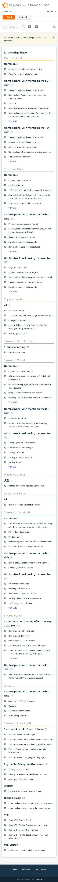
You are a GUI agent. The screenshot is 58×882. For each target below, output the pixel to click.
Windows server (14, 474)
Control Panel (13, 58)
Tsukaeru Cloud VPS (17, 512)
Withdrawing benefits (18, 715)
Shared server (13, 615)
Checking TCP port (16, 352)
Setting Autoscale (16, 452)
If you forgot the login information (23, 74)
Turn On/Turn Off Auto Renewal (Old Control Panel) (30, 277)
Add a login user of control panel (22, 147)
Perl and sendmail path (18, 531)
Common (11, 64)
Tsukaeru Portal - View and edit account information (31, 739)
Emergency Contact (17, 320)
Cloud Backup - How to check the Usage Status (29, 808)
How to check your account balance (24, 246)
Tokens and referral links (19, 710)
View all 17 (12, 291)
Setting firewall (15, 462)
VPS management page (18, 583)
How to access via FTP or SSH (21, 640)
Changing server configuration (21, 442)
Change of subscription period (22, 237)
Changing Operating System (20, 567)
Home (14, 869)
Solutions (26, 869)
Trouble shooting (16, 347)
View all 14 (12, 251)
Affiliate (9, 685)
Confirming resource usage (20, 447)
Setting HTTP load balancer (20, 457)
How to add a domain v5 (19, 635)
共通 (8, 480)
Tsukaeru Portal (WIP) (18, 723)
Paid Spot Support (16, 310)
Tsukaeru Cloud (14, 360)
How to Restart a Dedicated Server (24, 504)
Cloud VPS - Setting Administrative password (28, 825)
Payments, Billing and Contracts (25, 764)
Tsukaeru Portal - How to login (21, 734)
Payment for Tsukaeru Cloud (20, 371)
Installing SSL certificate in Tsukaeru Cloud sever (29, 397)
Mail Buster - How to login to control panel (26, 850)
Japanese (8, 40)
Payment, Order (14, 169)
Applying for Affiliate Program (21, 701)
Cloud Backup (14, 798)
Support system (14, 299)
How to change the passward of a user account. (29, 152)
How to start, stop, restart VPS (22, 593)
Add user (12, 103)
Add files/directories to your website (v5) (26, 645)
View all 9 (12, 467)
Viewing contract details (19, 769)
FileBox (9, 786)
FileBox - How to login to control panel (25, 791)
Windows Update (15, 536)
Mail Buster (12, 845)
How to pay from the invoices (21, 779)
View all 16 (12, 658)
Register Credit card (17, 267)
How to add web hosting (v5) (21, 630)
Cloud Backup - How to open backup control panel (30, 803)
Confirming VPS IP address (20, 603)
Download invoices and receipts (22, 242)
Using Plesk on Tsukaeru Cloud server (25, 392)
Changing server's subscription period (25, 282)
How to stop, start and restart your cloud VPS (28, 562)
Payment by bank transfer (19, 180)
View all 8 (12, 161)
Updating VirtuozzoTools (19, 588)
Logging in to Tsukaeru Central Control (25, 69)
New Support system (17, 333)
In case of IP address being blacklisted (25, 546)
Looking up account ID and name (22, 142)
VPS (7, 815)
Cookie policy (40, 869)
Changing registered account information (26, 90)
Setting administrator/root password (24, 598)
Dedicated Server (15, 493)
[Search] (24, 27)
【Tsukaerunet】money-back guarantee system (29, 190)
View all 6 (12, 208)
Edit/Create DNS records (19, 156)
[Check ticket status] (36, 26)
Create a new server (17, 418)
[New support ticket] (29, 26)
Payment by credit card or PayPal (23, 224)
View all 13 (12, 608)
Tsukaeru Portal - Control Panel (25, 729)
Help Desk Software (23, 879)
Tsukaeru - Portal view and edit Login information (30, 744)
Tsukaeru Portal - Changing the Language (26, 757)
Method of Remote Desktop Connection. (26, 485)
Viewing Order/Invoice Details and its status (27, 774)
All (7, 305)
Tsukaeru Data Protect (19, 341)
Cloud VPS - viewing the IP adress (23, 830)
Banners (12, 706)
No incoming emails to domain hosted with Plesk (29, 541)
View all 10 (12, 121)
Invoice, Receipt (15, 185)
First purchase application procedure (24, 203)
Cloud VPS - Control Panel (19, 820)
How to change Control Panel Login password (28, 108)
